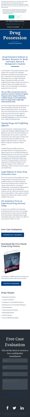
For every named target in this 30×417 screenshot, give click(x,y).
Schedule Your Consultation (12, 235)
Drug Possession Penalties (10, 310)
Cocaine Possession (8, 299)
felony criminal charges (17, 131)
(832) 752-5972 (22, 414)
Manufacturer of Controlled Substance (14, 305)
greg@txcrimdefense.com (13, 24)
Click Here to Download (11, 283)
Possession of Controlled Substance (13, 302)
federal (3, 133)
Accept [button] (11, 17)
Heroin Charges (7, 315)
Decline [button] (18, 17)
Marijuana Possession (8, 297)
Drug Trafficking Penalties (10, 318)
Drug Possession (7, 307)
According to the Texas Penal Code (11, 158)
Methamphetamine (8, 312)
